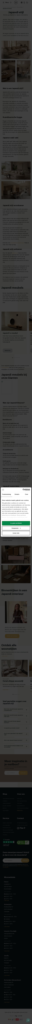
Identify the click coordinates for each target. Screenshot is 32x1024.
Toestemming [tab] (6, 494)
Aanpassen (15, 528)
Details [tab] (17, 494)
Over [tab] (26, 494)
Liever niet (16, 533)
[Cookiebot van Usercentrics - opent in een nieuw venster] (23, 490)
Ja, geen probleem (16, 523)
